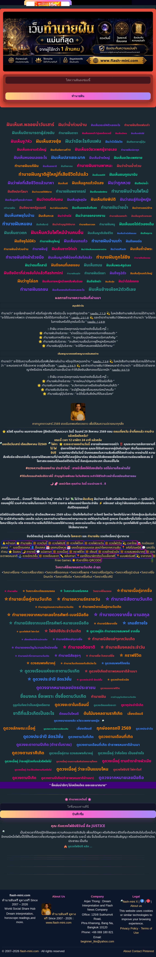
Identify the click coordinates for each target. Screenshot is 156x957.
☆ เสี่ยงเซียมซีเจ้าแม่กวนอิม (34, 639)
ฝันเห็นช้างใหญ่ (99, 157)
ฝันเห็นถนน (93, 264)
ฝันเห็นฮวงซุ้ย (48, 141)
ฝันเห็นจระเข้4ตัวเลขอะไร (105, 125)
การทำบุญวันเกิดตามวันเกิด (123, 696)
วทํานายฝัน (9, 208)
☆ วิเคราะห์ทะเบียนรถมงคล (38, 591)
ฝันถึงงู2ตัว (118, 273)
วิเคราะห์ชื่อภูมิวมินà (127, 572)
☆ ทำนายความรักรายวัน (78, 599)
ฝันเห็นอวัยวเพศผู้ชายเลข (96, 149)
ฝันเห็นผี (63, 183)
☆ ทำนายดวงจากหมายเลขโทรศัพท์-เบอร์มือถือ (47, 614)
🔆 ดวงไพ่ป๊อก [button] (75, 543)
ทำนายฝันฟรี (60, 914)
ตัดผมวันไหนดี (69, 713)
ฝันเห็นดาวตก (15, 232)
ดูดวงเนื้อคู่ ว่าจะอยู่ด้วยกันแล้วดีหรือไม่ (28, 761)
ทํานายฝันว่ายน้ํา (114, 207)
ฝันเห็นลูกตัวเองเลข (141, 216)
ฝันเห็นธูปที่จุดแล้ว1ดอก (18, 200)
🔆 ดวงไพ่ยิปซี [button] (57, 543)
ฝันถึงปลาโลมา (18, 191)
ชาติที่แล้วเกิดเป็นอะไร (33, 713)
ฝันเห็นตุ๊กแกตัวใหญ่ (141, 273)
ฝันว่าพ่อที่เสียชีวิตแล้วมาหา (31, 182)
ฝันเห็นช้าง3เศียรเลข (126, 233)
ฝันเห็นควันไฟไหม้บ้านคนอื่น (57, 232)
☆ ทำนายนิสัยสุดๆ (67, 655)
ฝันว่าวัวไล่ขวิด (113, 142)
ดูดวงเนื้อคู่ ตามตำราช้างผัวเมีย (126, 760)
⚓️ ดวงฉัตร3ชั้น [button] (28, 556)
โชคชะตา (76, 536)
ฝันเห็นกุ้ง (109, 281)
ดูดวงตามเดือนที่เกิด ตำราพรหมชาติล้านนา (108, 744)
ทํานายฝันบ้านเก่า (107, 241)
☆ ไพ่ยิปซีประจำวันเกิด (62, 630)
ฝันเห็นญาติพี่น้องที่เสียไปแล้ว (70, 257)
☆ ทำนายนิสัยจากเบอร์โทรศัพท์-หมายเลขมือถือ (49, 623)
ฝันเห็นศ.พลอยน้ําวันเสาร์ (30, 124)
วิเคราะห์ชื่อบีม (63, 577)
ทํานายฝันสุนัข (73, 273)
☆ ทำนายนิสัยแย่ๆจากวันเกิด (111, 638)
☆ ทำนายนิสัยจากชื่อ (105, 623)
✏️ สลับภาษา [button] (68, 556)
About (127, 951)
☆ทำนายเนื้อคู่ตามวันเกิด (28, 599)
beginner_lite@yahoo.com (97, 941)
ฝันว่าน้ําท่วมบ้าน (72, 124)
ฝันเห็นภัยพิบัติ (103, 199)
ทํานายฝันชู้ (40, 249)
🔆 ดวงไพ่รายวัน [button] (94, 543)
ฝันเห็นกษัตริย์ (137, 133)
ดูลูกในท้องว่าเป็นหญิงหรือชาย (31, 705)
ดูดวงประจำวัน (144, 728)
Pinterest (148, 951)
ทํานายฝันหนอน (17, 223)
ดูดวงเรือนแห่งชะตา (105, 705)
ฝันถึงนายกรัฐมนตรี (32, 207)
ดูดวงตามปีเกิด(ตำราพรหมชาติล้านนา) (67, 778)
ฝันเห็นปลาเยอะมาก (68, 157)
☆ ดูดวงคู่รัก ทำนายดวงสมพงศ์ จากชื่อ (113, 631)
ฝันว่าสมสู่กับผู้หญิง (135, 199)
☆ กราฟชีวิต (130, 655)
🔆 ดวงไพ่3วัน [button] (114, 543)
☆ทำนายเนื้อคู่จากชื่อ (134, 590)
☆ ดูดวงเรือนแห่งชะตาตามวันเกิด (49, 671)
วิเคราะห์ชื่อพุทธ (80, 572)
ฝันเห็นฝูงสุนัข (77, 199)
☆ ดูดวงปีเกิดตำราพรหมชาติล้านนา (110, 671)
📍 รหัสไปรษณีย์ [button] (132, 547)
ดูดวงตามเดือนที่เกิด (115, 736)
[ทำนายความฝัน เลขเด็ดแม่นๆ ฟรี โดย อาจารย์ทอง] (78, 419)
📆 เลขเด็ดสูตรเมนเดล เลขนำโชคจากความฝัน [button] (94, 547)
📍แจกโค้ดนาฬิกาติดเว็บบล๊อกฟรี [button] (96, 556)
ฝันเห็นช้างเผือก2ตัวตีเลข (112, 289)
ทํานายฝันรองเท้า (118, 216)
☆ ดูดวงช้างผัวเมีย (118, 679)
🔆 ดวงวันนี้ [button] (40, 543)
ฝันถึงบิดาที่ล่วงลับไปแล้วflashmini (33, 272)
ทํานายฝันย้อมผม (142, 257)
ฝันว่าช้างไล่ (64, 216)
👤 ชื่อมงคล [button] (38, 547)
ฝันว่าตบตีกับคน (49, 199)
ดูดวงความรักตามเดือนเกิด (56, 728)
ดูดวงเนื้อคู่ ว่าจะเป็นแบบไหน (82, 769)
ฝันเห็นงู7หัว (21, 141)
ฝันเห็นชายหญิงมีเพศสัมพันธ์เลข (62, 281)
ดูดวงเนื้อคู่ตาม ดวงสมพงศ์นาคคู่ (71, 753)
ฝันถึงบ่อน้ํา (141, 183)
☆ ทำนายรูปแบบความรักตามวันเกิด (54, 607)
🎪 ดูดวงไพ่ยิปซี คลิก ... (78, 846)
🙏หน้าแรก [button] (9, 543)
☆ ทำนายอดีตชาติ (78, 647)
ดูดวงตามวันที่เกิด (81, 736)
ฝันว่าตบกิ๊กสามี (36, 265)
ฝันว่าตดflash (118, 249)
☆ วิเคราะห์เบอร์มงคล (74, 591)
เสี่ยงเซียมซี (135, 713)
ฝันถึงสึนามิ (42, 224)
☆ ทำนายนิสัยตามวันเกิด (128, 599)
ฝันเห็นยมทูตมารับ (123, 174)
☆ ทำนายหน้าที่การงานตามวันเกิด (32, 655)
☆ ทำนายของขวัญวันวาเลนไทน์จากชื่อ (34, 647)
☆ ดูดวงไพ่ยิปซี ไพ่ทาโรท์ (27, 631)
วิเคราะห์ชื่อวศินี (104, 577)
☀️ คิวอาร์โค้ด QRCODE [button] (86, 560)
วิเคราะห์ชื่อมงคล (102, 591)
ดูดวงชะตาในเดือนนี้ (72, 704)
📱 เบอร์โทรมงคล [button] (20, 547)
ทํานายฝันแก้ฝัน (27, 165)
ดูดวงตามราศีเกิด (28, 753)
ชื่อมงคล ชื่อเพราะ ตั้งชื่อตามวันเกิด (53, 696)
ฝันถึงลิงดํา (94, 281)
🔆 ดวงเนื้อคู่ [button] (61, 552)
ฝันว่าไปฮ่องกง (128, 281)
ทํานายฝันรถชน (34, 289)
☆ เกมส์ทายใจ (134, 623)
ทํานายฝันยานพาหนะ (95, 165)
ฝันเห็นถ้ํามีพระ (141, 248)
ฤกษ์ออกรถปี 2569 (114, 728)
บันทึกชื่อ (78, 814)
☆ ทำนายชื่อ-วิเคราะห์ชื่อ (100, 656)
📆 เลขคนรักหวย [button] (56, 547)
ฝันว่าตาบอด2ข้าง (142, 208)
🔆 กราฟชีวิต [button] (77, 552)
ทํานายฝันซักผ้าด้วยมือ (25, 257)
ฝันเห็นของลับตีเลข (84, 208)
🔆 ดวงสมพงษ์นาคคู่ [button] (133, 552)
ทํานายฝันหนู (107, 224)
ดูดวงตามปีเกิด (24, 777)
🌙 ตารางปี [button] (29, 552)
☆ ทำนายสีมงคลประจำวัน (122, 647)
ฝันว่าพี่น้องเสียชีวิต (59, 207)
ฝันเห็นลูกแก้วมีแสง (88, 182)
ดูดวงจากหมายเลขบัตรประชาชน (66, 687)
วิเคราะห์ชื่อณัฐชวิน (103, 572)
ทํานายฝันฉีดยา (95, 273)
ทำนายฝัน (94, 536)
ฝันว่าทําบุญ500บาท (63, 224)
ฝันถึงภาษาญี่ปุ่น (136, 141)
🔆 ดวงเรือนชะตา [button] (49, 556)
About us (136, 905)
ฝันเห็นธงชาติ (50, 166)
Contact (137, 951)
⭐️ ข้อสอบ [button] (15, 552)
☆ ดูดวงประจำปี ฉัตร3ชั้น (49, 679)
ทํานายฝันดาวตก (87, 224)
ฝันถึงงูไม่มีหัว (25, 240)
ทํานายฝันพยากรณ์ (71, 191)
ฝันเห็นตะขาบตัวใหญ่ (31, 149)
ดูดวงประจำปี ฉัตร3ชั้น (43, 736)
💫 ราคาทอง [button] (144, 556)
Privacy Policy (129, 928)
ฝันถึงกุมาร (146, 233)
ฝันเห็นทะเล (46, 216)
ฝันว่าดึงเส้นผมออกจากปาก (93, 249)
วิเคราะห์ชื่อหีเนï (83, 577)
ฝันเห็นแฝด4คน (98, 191)
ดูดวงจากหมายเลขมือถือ (121, 777)
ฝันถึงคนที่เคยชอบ (65, 264)
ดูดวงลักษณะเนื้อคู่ (19, 728)
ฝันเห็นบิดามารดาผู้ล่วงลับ (33, 132)
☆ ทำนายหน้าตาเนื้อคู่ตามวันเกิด (99, 607)
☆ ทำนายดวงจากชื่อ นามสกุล (121, 614)
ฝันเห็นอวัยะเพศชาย (128, 157)
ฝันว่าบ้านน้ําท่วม (129, 165)
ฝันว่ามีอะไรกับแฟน (83, 141)
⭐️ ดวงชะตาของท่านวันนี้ (75, 444)
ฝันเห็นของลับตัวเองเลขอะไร (68, 290)
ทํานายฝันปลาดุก (130, 149)
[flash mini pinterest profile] (148, 901)
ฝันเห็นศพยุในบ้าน (19, 215)
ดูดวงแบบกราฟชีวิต (110, 688)
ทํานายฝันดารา (68, 133)
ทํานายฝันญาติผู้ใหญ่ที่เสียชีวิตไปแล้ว (53, 174)
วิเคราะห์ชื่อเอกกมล (57, 572)
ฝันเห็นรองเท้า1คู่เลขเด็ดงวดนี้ (96, 133)
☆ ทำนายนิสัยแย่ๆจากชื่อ (67, 639)
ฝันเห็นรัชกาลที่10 (60, 149)
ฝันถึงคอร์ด (134, 241)
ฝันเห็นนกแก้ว (75, 240)
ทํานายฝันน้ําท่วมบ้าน (16, 249)
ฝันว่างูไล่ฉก (27, 281)
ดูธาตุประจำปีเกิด (132, 705)
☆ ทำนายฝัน (10, 591)
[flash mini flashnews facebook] (142, 901)
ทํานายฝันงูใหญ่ (50, 241)
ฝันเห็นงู (88, 499)
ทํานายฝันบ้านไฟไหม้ (129, 191)
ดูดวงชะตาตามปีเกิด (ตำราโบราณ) (44, 744)
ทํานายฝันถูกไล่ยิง (113, 257)
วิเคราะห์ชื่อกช (11, 572)
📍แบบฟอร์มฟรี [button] (126, 556)
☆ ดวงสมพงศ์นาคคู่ (40, 663)
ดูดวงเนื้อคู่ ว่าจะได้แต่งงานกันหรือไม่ (33, 769)
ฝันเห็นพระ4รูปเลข (118, 265)
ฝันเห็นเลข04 (98, 174)
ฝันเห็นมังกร (121, 133)
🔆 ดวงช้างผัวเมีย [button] (109, 552)
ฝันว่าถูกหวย (119, 182)
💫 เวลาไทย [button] (130, 543)
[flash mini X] (130, 901)
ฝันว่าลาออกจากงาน (90, 215)
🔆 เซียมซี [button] (91, 552)
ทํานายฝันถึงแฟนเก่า (137, 125)
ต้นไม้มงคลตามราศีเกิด (103, 713)
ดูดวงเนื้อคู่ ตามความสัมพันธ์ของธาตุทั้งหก (76, 761)
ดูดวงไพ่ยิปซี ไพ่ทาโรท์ (127, 769)
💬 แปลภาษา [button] (44, 552)
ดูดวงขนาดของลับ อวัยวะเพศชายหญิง (76, 720)
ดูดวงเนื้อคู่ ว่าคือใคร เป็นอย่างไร (121, 753)
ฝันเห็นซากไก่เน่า (64, 248)
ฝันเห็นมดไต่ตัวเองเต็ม (136, 223)
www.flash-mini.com (58, 922)
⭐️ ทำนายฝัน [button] (24, 543)
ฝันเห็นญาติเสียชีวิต (100, 233)
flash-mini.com (29, 951)
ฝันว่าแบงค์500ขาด (42, 191)
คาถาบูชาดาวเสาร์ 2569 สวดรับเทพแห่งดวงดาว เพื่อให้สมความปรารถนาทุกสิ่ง (78, 424)
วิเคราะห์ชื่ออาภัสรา (33, 572)
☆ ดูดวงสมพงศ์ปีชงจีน (115, 663)
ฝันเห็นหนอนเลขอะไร (30, 157)
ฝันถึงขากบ (67, 166)
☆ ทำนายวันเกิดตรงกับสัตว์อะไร (78, 663)
